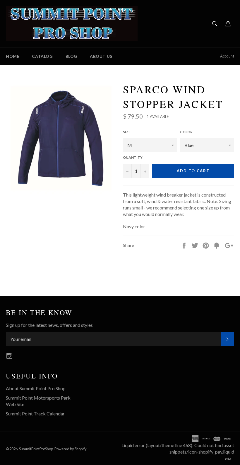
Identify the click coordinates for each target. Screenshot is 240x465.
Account (227, 56)
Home (12, 56)
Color (186, 132)
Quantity (133, 157)
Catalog (42, 56)
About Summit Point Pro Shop (36, 388)
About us (101, 56)
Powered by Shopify (70, 449)
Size (127, 132)
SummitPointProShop (36, 449)
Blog (71, 56)
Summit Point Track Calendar (35, 413)
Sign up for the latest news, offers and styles (49, 325)
